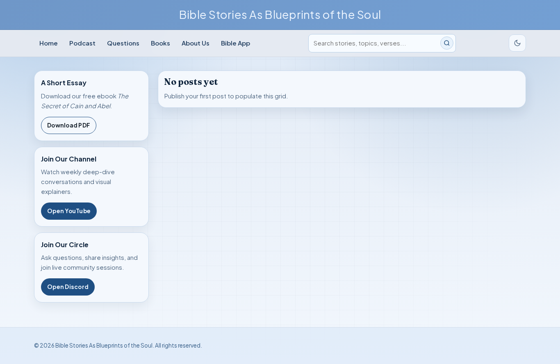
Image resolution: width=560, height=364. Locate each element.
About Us (195, 43)
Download (68, 125)
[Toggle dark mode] (517, 43)
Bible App (235, 43)
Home (48, 43)
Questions (123, 43)
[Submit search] (446, 43)
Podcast (82, 43)
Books (160, 43)
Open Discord (68, 286)
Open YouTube (69, 210)
